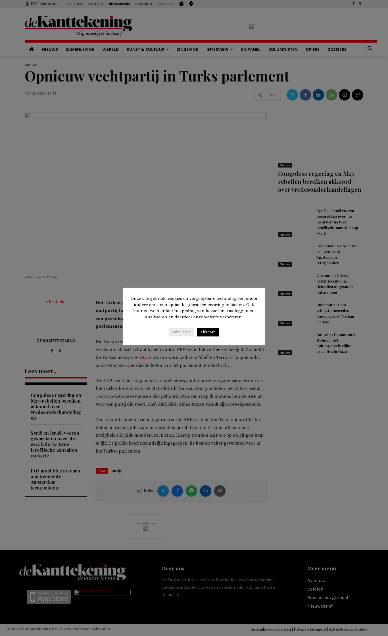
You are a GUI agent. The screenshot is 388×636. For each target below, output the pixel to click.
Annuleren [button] (181, 332)
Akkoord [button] (208, 332)
